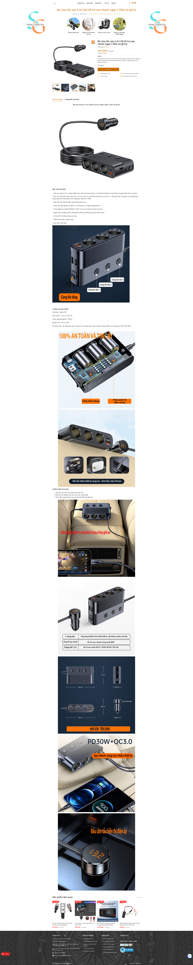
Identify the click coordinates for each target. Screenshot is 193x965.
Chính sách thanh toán (108, 944)
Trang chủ (80, 3)
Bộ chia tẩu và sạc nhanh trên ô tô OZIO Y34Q (84, 924)
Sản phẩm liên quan (62, 897)
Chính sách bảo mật (108, 938)
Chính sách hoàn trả (108, 949)
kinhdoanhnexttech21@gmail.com (63, 955)
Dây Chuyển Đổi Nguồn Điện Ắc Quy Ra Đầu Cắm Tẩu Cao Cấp (130, 924)
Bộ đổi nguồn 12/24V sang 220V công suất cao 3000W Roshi (106, 924)
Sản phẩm (98, 3)
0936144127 (63, 952)
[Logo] (54, 3)
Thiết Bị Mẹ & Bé (88, 938)
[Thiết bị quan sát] (73, 25)
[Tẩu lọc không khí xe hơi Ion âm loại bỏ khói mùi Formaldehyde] (62, 911)
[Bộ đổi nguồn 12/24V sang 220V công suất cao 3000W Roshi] (107, 911)
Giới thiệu (90, 3)
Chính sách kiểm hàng (108, 947)
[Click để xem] (73, 61)
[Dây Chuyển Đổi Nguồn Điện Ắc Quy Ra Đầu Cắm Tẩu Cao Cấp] (130, 911)
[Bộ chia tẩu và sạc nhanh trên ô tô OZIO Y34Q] (85, 911)
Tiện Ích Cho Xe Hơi (89, 948)
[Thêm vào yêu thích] (93, 42)
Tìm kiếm (132, 963)
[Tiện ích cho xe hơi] (104, 25)
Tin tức (106, 3)
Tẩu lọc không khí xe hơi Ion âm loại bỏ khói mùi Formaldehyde (62, 924)
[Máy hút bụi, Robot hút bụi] (88, 26)
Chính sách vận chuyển (108, 941)
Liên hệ (113, 3)
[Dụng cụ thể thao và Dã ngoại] (119, 26)
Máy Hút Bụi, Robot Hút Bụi (90, 941)
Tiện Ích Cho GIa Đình (89, 951)
